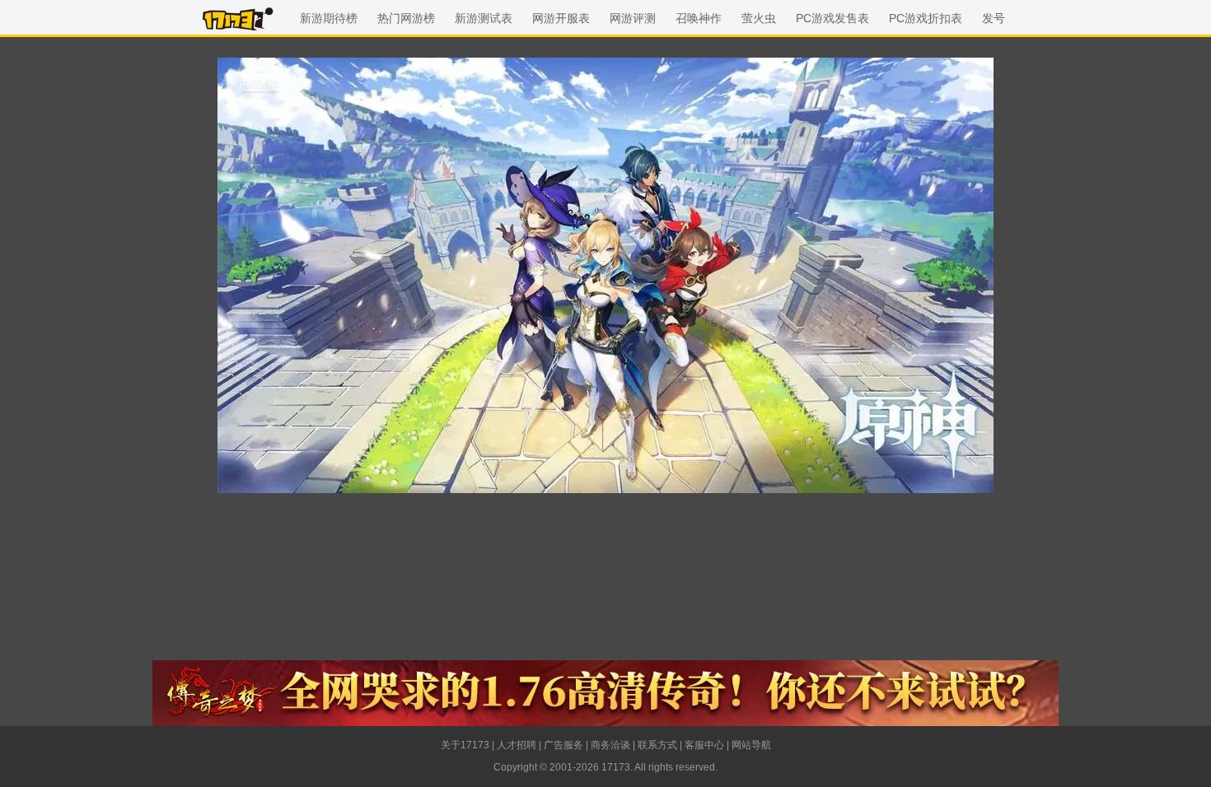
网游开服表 (561, 18)
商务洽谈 (610, 745)
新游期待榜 (329, 18)
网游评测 (633, 18)
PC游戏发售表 (832, 18)
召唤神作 (699, 18)
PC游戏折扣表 (925, 18)
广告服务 (563, 745)
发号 (993, 18)
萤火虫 (758, 18)
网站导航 (751, 745)
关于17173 (465, 745)
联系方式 (657, 745)
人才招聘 (516, 745)
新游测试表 (483, 18)
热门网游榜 (406, 18)
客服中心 (704, 745)
